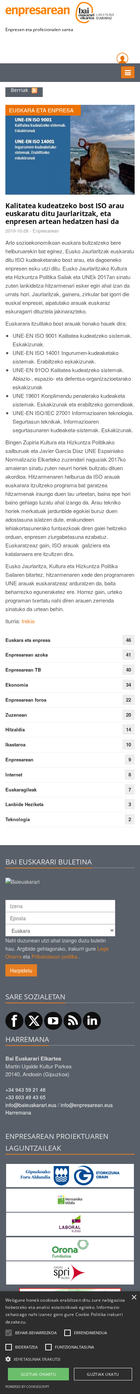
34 (128, 684)
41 (128, 654)
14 (128, 729)
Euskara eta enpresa (27, 640)
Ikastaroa (15, 744)
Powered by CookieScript (27, 1386)
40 (128, 669)
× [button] (133, 1297)
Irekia (28, 621)
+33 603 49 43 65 (25, 1097)
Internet (13, 774)
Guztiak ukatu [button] (103, 1374)
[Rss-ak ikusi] (34, 90)
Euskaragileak (21, 789)
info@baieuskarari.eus (30, 1104)
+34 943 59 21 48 (25, 1089)
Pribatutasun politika (55, 956)
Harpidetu (21, 970)
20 (128, 714)
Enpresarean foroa (25, 699)
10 (128, 744)
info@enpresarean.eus (87, 1104)
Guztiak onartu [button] (38, 1374)
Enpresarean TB (23, 669)
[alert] (70, 1342)
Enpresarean (19, 759)
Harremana (18, 1112)
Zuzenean (16, 714)
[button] (36, 1333)
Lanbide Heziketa (24, 804)
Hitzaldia (15, 729)
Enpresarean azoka (26, 654)
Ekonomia (16, 684)
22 (128, 699)
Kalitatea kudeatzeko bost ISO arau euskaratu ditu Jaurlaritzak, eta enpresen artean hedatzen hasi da (64, 213)
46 (128, 640)
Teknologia (17, 819)
